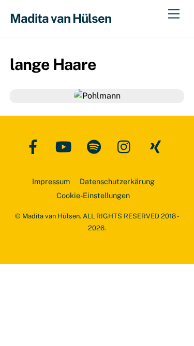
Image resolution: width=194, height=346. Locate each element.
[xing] (157, 146)
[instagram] (126, 146)
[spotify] (96, 146)
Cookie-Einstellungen (93, 195)
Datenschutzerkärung (117, 181)
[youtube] (65, 146)
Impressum (51, 181)
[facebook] (35, 146)
